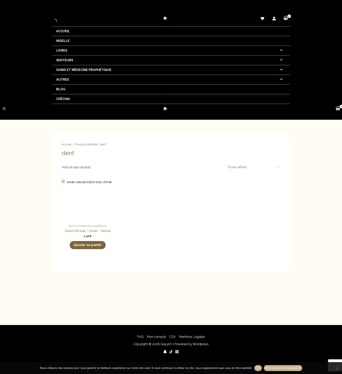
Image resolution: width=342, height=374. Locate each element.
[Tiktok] (171, 351)
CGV (172, 337)
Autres (62, 79)
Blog (60, 89)
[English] (280, 6)
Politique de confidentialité (283, 367)
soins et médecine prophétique (83, 70)
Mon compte (156, 337)
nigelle (63, 41)
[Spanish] (288, 6)
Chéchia (63, 99)
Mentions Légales (192, 337)
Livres (61, 50)
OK (258, 367)
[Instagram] (177, 351)
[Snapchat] (165, 351)
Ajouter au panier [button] (88, 245)
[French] (284, 6)
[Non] (337, 368)
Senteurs (64, 60)
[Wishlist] (262, 18)
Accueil (63, 31)
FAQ (140, 337)
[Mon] (274, 18)
